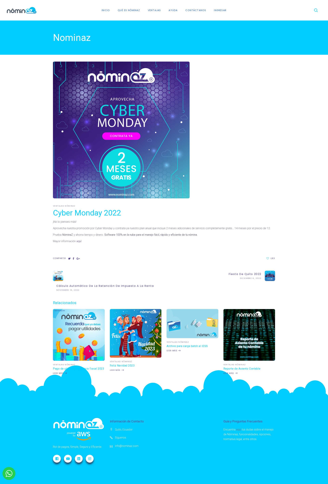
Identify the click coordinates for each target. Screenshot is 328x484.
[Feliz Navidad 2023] (136, 356)
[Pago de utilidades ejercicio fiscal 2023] (79, 359)
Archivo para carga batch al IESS (187, 346)
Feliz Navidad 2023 (122, 365)
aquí (78, 241)
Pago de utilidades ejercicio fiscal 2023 (78, 368)
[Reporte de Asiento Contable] (249, 359)
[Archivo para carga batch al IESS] (192, 337)
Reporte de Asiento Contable (242, 368)
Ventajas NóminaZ (64, 206)
